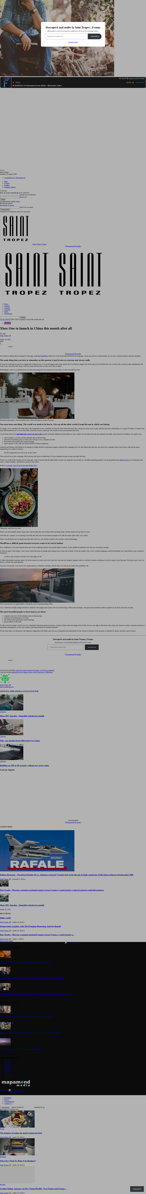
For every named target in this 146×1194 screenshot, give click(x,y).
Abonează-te (94, 36)
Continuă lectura (73, 42)
